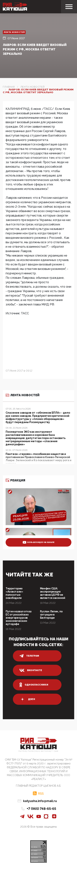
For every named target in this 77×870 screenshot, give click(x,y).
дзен (31, 699)
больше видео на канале (41, 542)
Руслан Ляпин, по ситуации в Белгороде (51, 614)
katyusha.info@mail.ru (40, 801)
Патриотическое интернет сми (38, 751)
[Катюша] (15, 6)
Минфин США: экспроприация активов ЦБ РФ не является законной (52, 593)
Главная (9, 86)
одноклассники (36, 684)
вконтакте (34, 670)
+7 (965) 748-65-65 (41, 809)
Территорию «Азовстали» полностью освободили (14, 593)
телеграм (32, 656)
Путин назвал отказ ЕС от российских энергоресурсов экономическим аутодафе (19, 618)
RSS (41, 793)
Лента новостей (14, 32)
